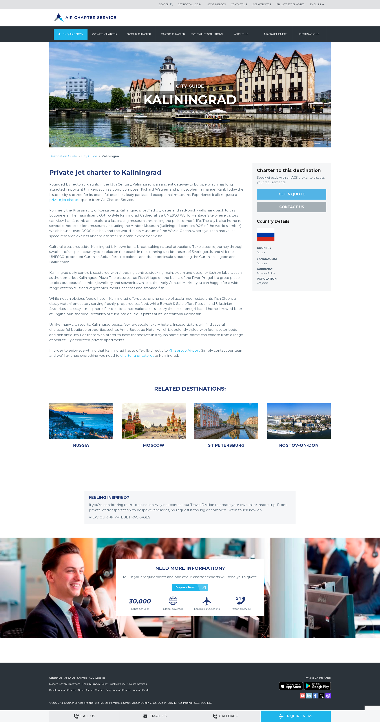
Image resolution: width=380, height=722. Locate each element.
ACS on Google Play (317, 686)
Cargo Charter (173, 34)
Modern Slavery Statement (64, 683)
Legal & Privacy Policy (95, 683)
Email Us (158, 716)
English (315, 4)
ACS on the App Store (291, 686)
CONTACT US (291, 207)
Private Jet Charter (290, 4)
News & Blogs (216, 4)
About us (241, 34)
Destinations (309, 34)
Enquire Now (73, 34)
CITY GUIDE (190, 86)
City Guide (89, 156)
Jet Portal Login (189, 4)
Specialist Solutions (207, 34)
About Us (69, 677)
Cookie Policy (117, 683)
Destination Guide (63, 156)
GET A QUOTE (292, 194)
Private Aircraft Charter (62, 690)
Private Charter (104, 34)
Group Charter (139, 34)
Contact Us (239, 4)
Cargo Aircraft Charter (118, 690)
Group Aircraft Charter (91, 690)
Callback (228, 716)
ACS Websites (261, 4)
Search (164, 4)
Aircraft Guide (275, 34)
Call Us (87, 716)
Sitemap (82, 677)
